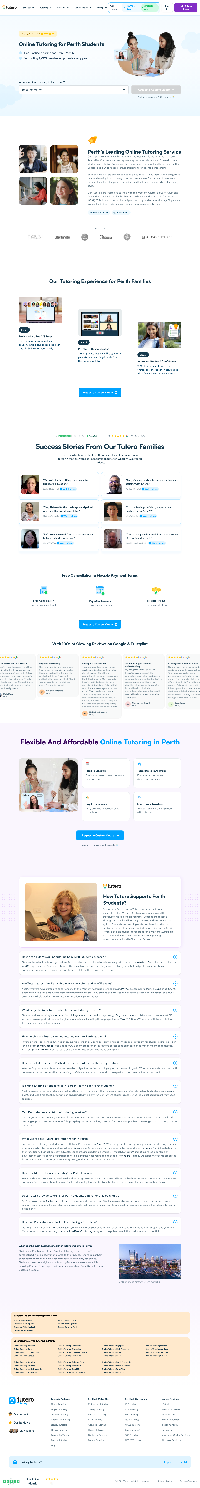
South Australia (170, 1424)
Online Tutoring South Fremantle (116, 1362)
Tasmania (167, 1430)
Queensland (168, 1414)
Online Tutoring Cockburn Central (72, 1352)
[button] (28, 8)
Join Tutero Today (186, 8)
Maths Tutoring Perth (67, 1320)
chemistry (85, 1015)
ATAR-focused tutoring (56, 1200)
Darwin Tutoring (96, 1440)
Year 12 (100, 1144)
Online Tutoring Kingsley (24, 1362)
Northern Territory (171, 1440)
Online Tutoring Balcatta (24, 1345)
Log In (167, 8)
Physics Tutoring (59, 1430)
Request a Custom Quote (97, 392)
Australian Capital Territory (176, 1435)
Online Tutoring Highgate (113, 1345)
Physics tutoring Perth (67, 1323)
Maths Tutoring (58, 1404)
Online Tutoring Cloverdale (69, 1349)
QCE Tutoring (132, 1419)
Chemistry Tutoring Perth (25, 1323)
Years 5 (78, 1147)
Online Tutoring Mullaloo (24, 1365)
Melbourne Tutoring (98, 1404)
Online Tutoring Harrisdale (69, 1356)
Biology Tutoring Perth (23, 1320)
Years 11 (128, 1155)
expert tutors (59, 966)
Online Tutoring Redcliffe (69, 1369)
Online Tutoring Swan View (113, 1369)
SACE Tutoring (132, 1430)
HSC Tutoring (131, 1414)
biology (74, 1015)
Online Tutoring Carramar (69, 1345)
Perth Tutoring (95, 1419)
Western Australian (148, 962)
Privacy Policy (165, 1481)
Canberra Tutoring (97, 1435)
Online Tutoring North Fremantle (28, 1369)
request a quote (62, 1227)
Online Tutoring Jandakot (157, 1349)
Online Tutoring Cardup (24, 1356)
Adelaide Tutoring (97, 1424)
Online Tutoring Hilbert (112, 1352)
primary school (45, 1045)
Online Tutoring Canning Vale (26, 1352)
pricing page (39, 1049)
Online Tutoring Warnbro (113, 1372)
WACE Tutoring (132, 1424)
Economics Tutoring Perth (25, 1327)
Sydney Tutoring (96, 1409)
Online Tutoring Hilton (112, 1356)
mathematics (61, 1015)
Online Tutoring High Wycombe (115, 1349)
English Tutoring (59, 1409)
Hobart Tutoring (96, 1430)
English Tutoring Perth (23, 1330)
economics (131, 1015)
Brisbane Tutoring (97, 1414)
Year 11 (124, 1019)
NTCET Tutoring (133, 1440)
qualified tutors (166, 988)
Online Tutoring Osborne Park (71, 1362)
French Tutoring (59, 1440)
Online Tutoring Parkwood (69, 1365)
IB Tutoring (130, 1404)
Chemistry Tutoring (60, 1419)
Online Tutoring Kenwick (157, 1356)
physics (96, 1015)
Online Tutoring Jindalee (157, 1352)
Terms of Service (188, 1481)
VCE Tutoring (131, 1409)
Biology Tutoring (59, 1424)
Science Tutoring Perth (68, 1327)
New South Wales (171, 1409)
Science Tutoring (59, 1414)
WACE (25, 966)
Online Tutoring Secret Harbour (71, 1372)
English (120, 1015)
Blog (53, 1445)
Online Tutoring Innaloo (156, 1345)
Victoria (166, 1404)
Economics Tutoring (61, 1435)
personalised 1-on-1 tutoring (76, 1231)
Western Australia (171, 1419)
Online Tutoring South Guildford (116, 1365)
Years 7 (150, 1147)
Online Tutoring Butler (23, 1349)
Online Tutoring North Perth (26, 1372)
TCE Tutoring (131, 1435)
